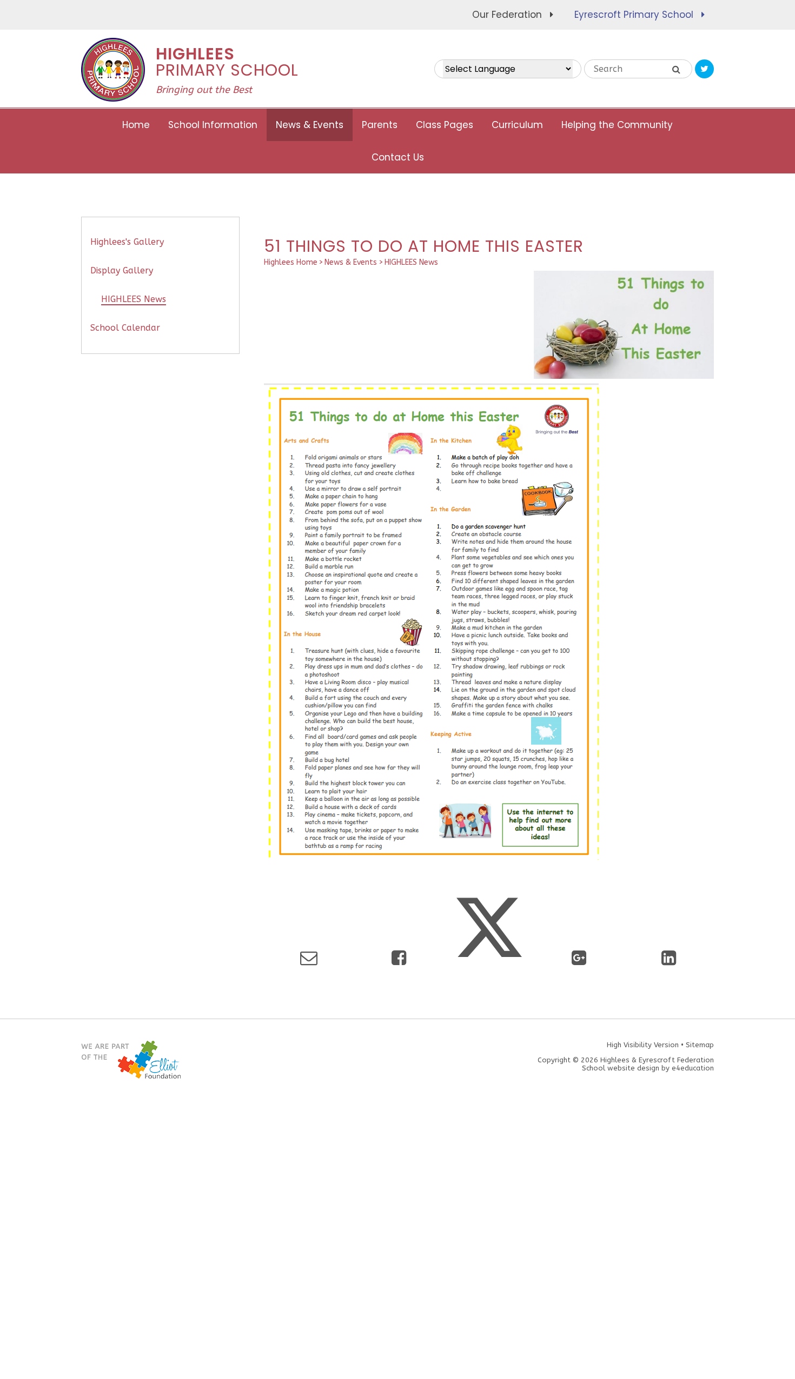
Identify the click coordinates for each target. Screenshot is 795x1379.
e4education (693, 1068)
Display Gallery (121, 270)
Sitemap (700, 1045)
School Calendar (125, 328)
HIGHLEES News (411, 262)
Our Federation (507, 14)
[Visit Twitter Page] (704, 68)
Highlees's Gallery (127, 242)
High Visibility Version (643, 1045)
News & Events (350, 262)
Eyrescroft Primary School (633, 14)
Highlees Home (290, 262)
